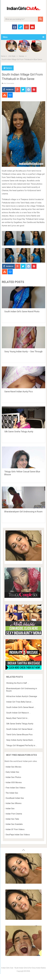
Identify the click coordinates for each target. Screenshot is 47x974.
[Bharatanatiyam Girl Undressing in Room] (23, 497)
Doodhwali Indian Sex (15, 798)
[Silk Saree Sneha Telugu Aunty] (23, 417)
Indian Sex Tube (12, 819)
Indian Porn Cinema (14, 814)
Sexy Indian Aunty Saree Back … (20, 740)
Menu (5, 37)
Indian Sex (10, 808)
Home (3, 56)
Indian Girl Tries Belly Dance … (19, 702)
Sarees (21, 56)
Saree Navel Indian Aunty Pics (18, 391)
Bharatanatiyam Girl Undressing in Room (23, 511)
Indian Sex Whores (13, 803)
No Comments (9, 83)
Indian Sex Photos (13, 777)
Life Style (11, 56)
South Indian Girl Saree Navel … (20, 729)
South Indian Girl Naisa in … (18, 712)
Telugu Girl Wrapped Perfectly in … (21, 745)
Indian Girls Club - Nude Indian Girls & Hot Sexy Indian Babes (23, 968)
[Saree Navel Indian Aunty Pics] (23, 377)
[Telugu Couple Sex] (22, 597)
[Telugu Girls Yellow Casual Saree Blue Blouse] (23, 457)
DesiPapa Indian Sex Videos (18, 834)
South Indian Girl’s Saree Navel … (20, 707)
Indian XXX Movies (14, 782)
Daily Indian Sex (12, 772)
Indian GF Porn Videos (15, 829)
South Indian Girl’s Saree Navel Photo (21, 311)
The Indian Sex (12, 793)
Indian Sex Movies (13, 767)
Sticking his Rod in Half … (17, 683)
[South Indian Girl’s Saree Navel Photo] (23, 297)
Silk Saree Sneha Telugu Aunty (18, 431)
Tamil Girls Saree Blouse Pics (19, 734)
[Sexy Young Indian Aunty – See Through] (23, 337)
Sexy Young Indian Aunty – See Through (23, 351)
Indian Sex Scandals (14, 824)
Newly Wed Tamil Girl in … (17, 718)
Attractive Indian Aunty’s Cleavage (21, 696)
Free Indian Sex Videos (15, 788)
